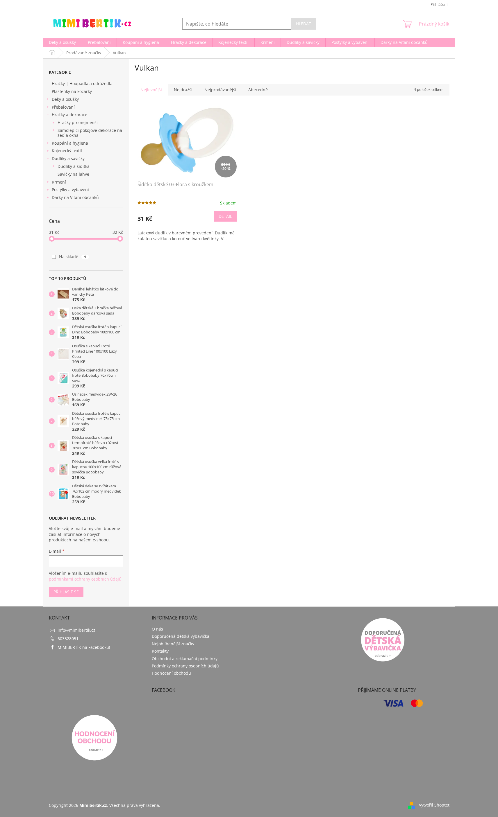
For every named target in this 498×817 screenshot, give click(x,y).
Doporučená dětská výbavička (180, 636)
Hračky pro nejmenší (78, 122)
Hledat (303, 23)
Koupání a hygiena (70, 143)
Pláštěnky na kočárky (72, 91)
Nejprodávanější (220, 89)
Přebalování (63, 107)
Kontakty (160, 651)
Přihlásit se (66, 592)
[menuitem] (62, 42)
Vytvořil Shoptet (434, 804)
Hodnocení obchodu (171, 673)
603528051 (68, 638)
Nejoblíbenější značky (173, 644)
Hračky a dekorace (69, 114)
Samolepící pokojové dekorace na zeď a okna (90, 133)
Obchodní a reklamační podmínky (184, 658)
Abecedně (258, 89)
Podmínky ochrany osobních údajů (185, 666)
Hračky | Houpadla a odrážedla (82, 83)
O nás (157, 629)
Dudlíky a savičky (68, 158)
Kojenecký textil (67, 150)
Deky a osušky (65, 99)
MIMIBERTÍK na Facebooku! (84, 647)
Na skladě (72, 256)
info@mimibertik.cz (76, 630)
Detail (225, 216)
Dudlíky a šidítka (74, 166)
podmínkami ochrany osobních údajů (85, 579)
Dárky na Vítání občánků (75, 197)
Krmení (59, 182)
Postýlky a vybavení (70, 189)
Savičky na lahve (73, 174)
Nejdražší (183, 89)
